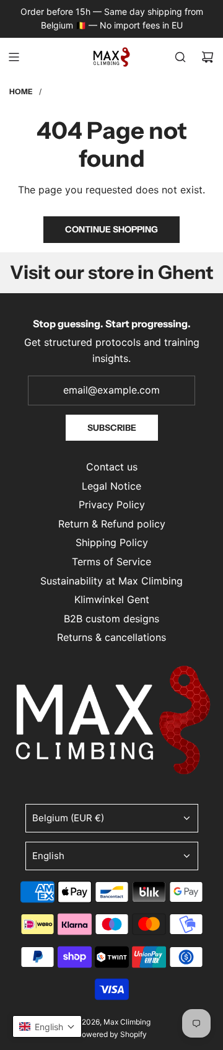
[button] (47, 1026)
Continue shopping (111, 229)
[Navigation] (13, 57)
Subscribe (111, 427)
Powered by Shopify (112, 1034)
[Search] (180, 57)
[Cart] (207, 57)
